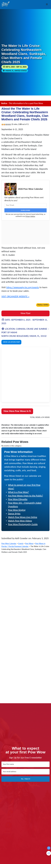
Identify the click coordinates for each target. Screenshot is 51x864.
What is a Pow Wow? (18, 492)
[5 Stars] (10, 124)
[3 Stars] (6, 124)
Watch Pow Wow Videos (20, 521)
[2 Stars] (4, 124)
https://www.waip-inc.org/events (22, 287)
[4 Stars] (8, 124)
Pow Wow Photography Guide (23, 524)
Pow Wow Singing (16, 510)
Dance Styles (14, 514)
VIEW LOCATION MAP (11, 342)
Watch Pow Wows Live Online (22, 517)
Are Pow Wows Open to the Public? (25, 496)
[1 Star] (2, 124)
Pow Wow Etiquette (17, 499)
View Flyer (26, 313)
